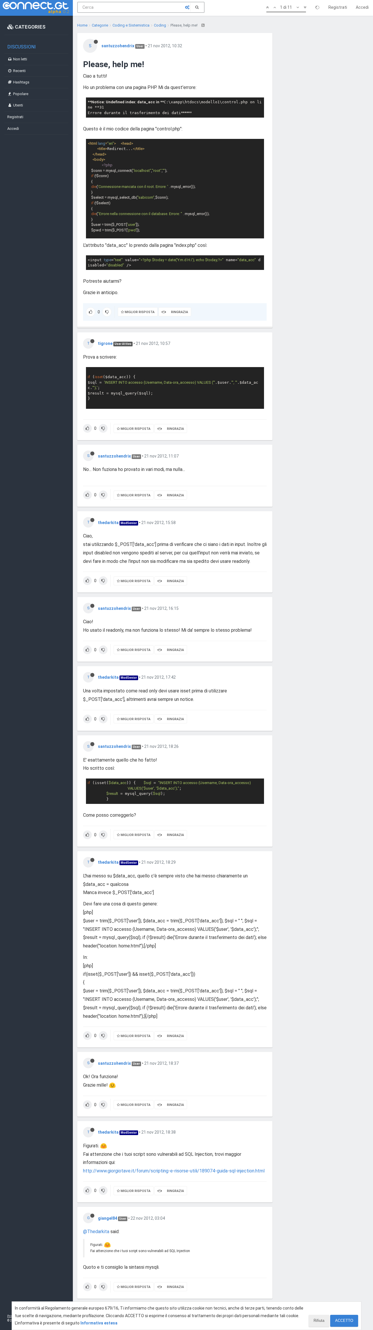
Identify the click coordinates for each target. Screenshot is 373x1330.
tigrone (105, 343)
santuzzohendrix (117, 45)
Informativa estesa (98, 1323)
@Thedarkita (96, 1231)
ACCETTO (344, 1320)
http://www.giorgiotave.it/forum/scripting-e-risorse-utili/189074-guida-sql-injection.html (174, 1171)
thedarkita (108, 522)
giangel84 (107, 1218)
